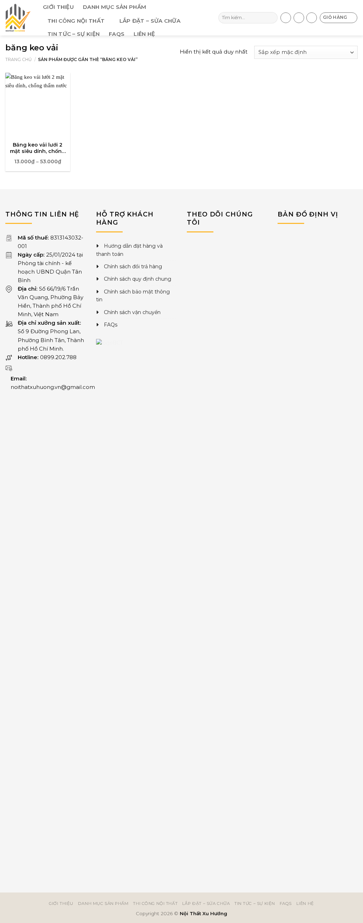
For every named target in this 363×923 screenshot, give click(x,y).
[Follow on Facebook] (285, 17)
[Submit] (271, 17)
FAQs (116, 34)
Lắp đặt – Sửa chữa (149, 20)
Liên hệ (144, 34)
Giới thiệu (58, 7)
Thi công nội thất (76, 20)
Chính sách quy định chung (137, 279)
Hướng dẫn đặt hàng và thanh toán (129, 250)
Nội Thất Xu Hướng (203, 913)
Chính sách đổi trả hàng (133, 266)
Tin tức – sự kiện (74, 34)
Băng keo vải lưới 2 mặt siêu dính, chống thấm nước (37, 148)
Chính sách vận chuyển (132, 312)
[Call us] (299, 17)
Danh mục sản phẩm (114, 7)
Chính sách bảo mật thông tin (133, 296)
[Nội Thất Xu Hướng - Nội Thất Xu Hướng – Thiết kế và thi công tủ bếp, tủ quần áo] (18, 17)
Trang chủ (18, 59)
